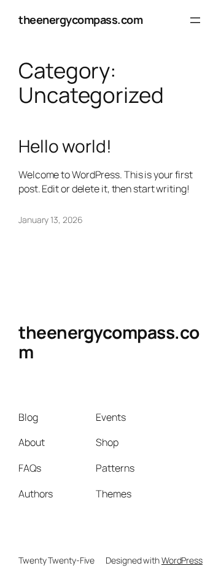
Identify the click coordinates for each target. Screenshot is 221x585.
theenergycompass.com (80, 19)
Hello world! (65, 146)
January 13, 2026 (50, 219)
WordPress (182, 560)
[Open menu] (195, 20)
